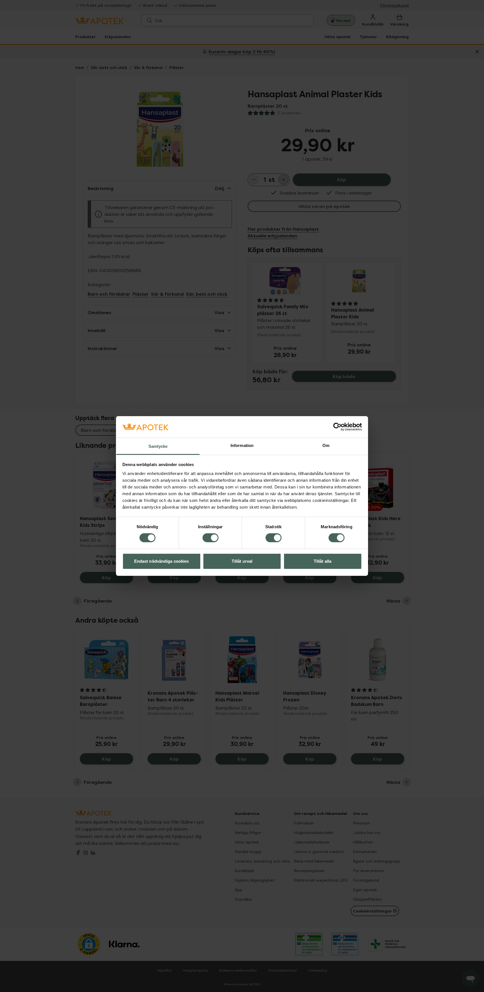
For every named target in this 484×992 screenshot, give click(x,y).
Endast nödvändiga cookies (161, 561)
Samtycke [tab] (158, 446)
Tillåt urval (242, 561)
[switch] (210, 537)
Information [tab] (242, 445)
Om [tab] (325, 445)
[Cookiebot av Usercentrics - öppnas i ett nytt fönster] (337, 427)
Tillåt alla (322, 561)
